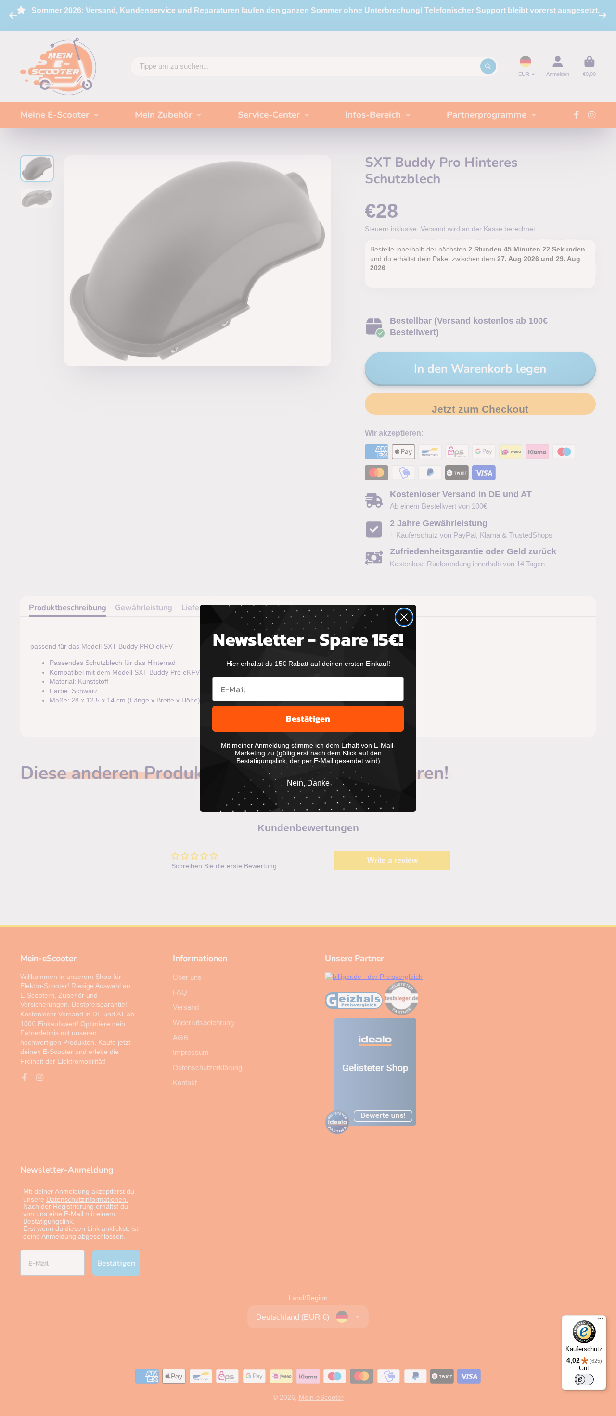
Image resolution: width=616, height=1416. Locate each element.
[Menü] (600, 1321)
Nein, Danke (308, 783)
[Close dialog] (404, 617)
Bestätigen (308, 718)
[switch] (584, 1379)
